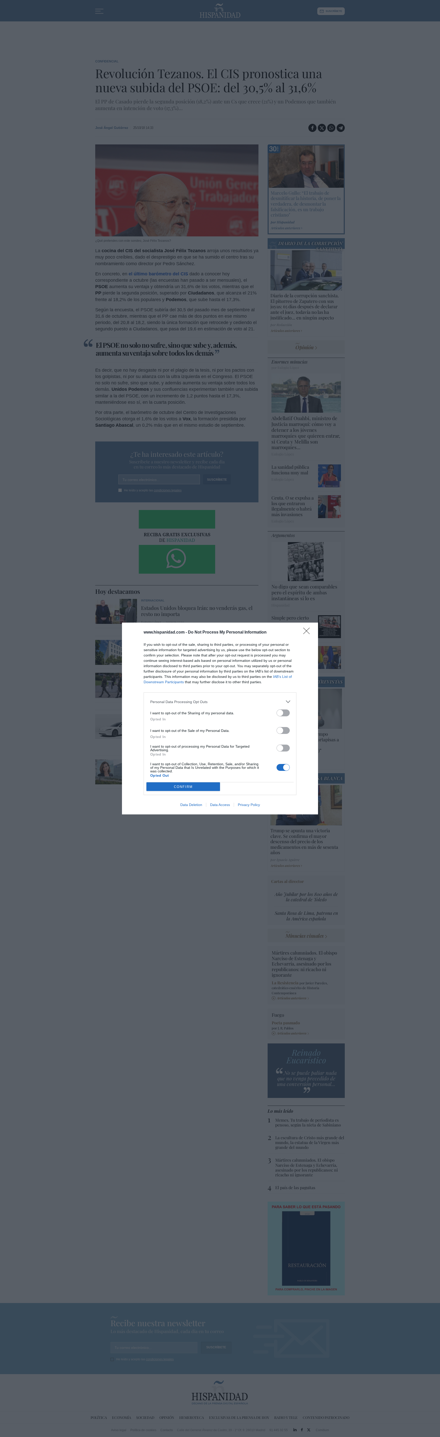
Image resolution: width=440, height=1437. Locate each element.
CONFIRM (183, 787)
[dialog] (220, 718)
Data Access (220, 805)
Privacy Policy (249, 805)
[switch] (283, 712)
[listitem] (220, 701)
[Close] (308, 632)
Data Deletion (191, 805)
